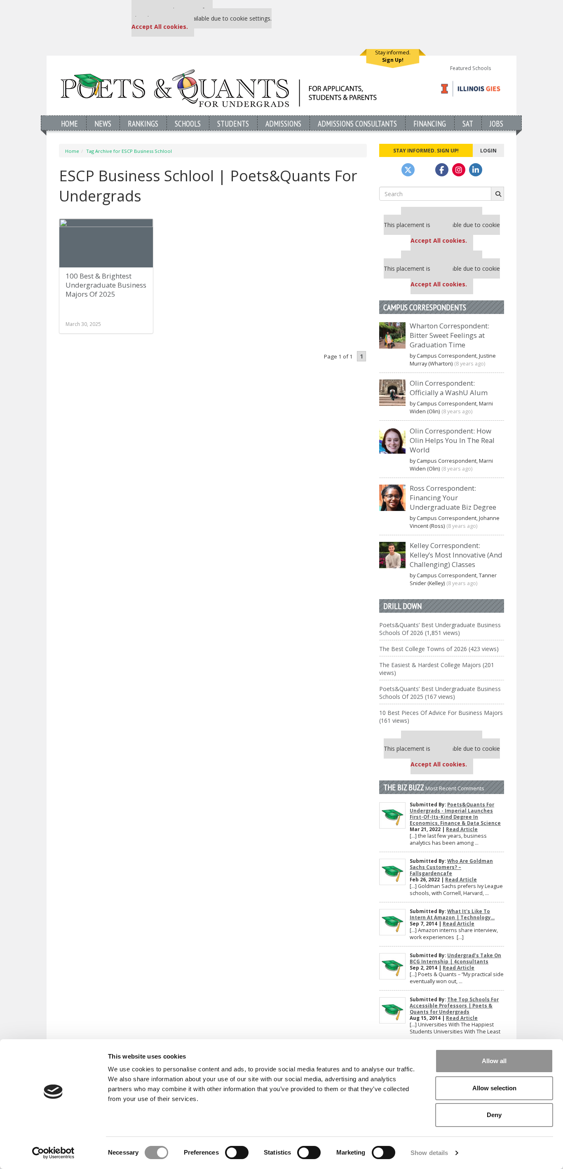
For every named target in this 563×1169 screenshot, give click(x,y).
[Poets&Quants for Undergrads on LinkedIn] (475, 169)
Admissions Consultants (357, 123)
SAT (467, 123)
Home (69, 123)
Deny (494, 1114)
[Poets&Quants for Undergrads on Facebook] (441, 169)
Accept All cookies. (159, 26)
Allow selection (494, 1088)
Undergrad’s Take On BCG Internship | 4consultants (455, 958)
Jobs (496, 123)
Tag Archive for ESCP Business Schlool (129, 151)
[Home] (218, 88)
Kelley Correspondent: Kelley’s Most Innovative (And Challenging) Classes (456, 555)
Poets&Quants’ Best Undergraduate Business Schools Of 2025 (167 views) (440, 692)
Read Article (462, 829)
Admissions (283, 123)
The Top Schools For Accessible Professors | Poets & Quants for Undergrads (454, 1005)
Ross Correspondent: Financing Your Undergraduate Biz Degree (453, 497)
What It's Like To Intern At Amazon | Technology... (452, 914)
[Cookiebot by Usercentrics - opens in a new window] (53, 1153)
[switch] (237, 1152)
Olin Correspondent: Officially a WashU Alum (449, 387)
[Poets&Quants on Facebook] (458, 169)
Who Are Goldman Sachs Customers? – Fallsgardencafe (451, 867)
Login (488, 150)
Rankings (143, 123)
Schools (188, 123)
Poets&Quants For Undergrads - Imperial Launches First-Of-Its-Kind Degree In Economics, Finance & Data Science (455, 813)
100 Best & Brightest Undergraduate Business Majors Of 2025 (106, 285)
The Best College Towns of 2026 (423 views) (439, 649)
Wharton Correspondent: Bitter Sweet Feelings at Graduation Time (449, 335)
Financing (429, 123)
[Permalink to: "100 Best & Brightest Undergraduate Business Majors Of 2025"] (106, 243)
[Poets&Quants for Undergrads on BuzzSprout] (425, 169)
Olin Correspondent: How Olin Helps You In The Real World (452, 440)
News (102, 123)
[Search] (497, 194)
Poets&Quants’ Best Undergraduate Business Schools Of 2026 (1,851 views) (440, 629)
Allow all (494, 1060)
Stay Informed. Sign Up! (426, 150)
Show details (429, 1152)
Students (233, 123)
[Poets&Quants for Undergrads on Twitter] (408, 169)
